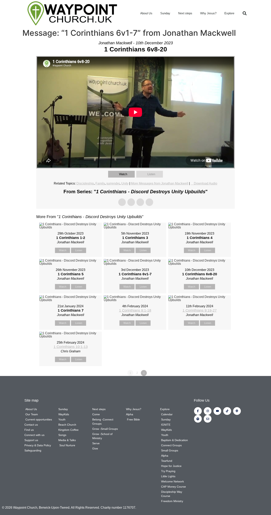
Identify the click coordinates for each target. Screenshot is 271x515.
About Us (146, 13)
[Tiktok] (227, 411)
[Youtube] (217, 411)
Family (100, 183)
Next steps (185, 13)
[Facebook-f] (198, 411)
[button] (245, 13)
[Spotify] (198, 419)
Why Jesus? (208, 13)
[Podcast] (237, 411)
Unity (125, 183)
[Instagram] (207, 411)
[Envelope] (207, 419)
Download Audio (205, 183)
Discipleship (85, 183)
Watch (123, 174)
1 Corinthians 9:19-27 (200, 310)
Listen (151, 174)
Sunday (165, 13)
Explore (229, 13)
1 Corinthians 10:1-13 (71, 347)
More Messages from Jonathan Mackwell (159, 183)
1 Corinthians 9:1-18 (135, 310)
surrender (113, 183)
